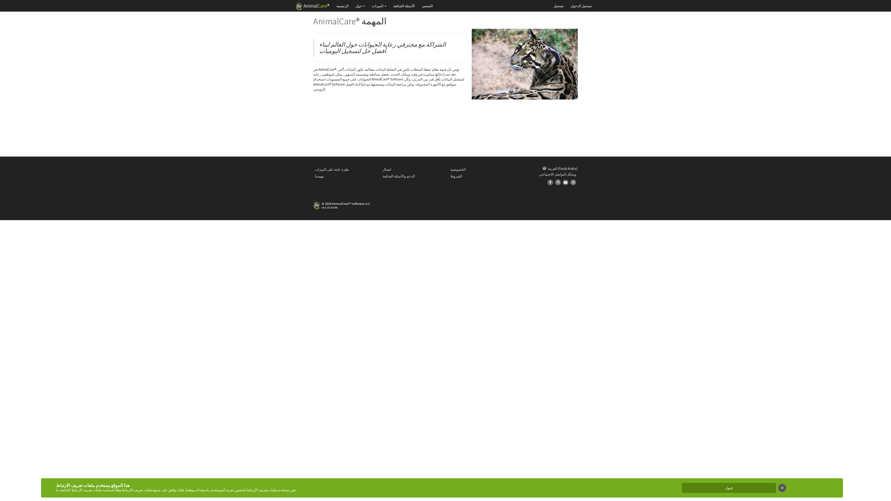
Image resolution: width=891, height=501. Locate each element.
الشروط (456, 176)
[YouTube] (565, 182)
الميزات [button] (377, 6)
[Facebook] (550, 182)
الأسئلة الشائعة (404, 6)
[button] (560, 168)
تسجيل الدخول (581, 6)
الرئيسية (342, 6)
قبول (729, 488)
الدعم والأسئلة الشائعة (399, 176)
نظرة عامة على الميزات (332, 169)
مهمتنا (319, 176)
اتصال (387, 169)
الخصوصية (458, 169)
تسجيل (559, 6)
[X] (558, 182)
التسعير (427, 6)
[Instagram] (573, 182)
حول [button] (358, 6)
